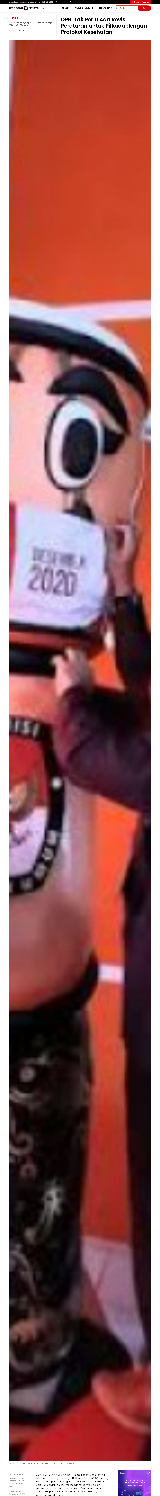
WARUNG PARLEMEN (84, 8)
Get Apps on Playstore (140, 2)
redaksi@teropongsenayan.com (23, 2)
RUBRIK (65, 8)
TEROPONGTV (105, 8)
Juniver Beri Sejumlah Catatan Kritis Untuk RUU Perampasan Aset (18, 1482)
